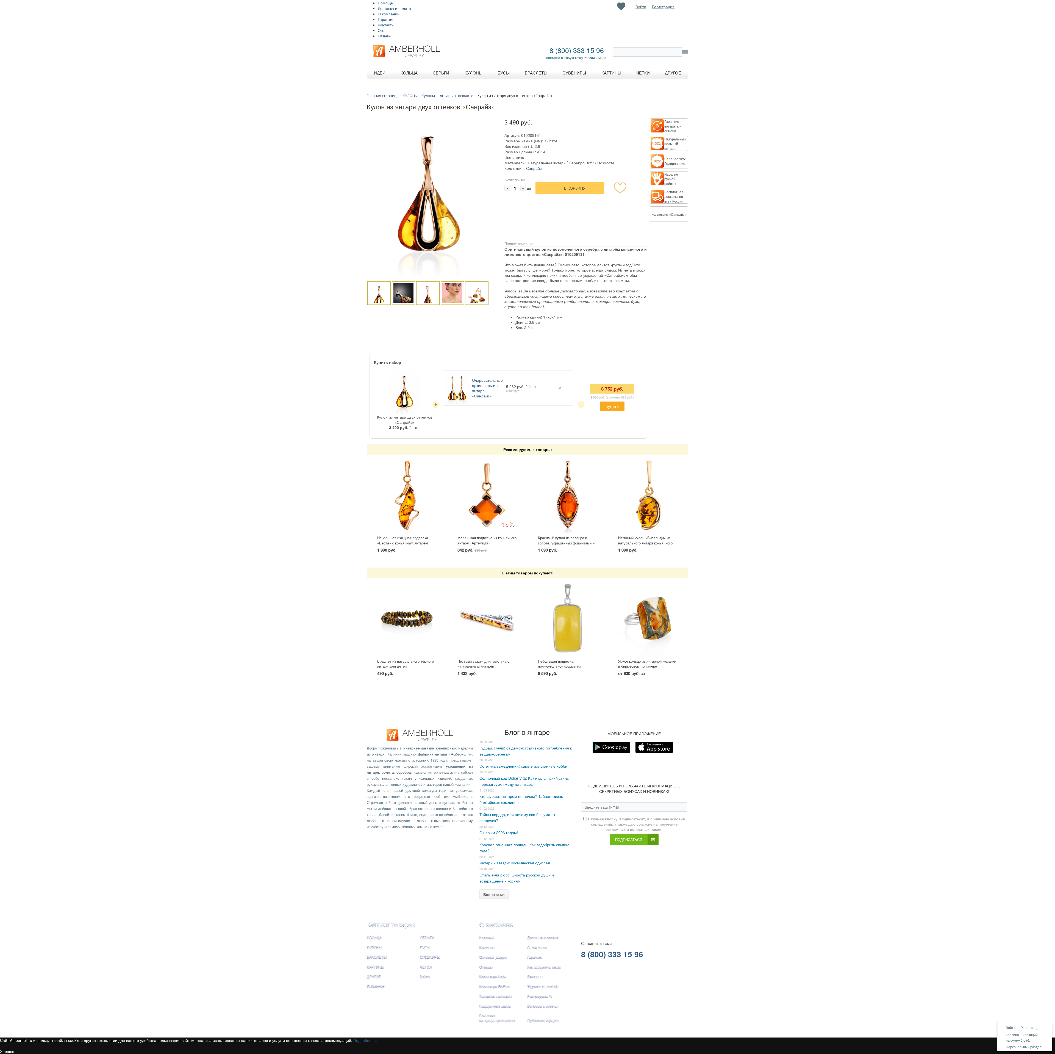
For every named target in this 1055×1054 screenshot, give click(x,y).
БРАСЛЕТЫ (377, 956)
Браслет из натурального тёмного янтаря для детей (405, 664)
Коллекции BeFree (494, 986)
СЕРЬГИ (427, 937)
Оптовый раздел (493, 956)
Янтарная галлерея (495, 995)
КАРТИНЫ (375, 966)
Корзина (1012, 1034)
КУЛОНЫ (374, 947)
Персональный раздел (1024, 1046)
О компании (388, 13)
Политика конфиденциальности (497, 1017)
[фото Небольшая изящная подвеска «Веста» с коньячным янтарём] (407, 495)
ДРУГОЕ (374, 976)
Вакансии (535, 976)
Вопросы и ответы (542, 1005)
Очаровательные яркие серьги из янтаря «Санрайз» (487, 388)
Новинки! (486, 937)
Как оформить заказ (544, 966)
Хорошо (7, 1051)
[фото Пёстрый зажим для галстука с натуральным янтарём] (487, 618)
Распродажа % (539, 995)
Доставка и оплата (394, 8)
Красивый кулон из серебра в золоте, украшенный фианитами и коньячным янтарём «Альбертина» (567, 542)
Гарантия (386, 19)
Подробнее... (365, 1040)
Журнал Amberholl (542, 986)
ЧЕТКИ (426, 966)
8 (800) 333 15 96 (576, 50)
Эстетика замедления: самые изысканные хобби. (523, 766)
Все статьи (494, 894)
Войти (1010, 1027)
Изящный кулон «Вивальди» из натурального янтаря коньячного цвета (645, 542)
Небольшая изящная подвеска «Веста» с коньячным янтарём (402, 540)
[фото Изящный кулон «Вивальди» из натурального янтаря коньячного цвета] (648, 495)
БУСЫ (425, 947)
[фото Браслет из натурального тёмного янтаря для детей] (407, 618)
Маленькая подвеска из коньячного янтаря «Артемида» (487, 540)
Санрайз (534, 168)
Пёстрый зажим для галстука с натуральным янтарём (483, 664)
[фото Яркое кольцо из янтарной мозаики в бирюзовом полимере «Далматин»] (648, 618)
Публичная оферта (543, 1020)
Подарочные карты (495, 1005)
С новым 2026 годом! (498, 832)
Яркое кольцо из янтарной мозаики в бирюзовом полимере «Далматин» (647, 666)
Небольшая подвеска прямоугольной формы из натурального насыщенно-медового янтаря (567, 669)
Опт (381, 30)
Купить (612, 406)
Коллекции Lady (492, 976)
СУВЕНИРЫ (430, 956)
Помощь (385, 2)
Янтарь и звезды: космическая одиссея (514, 862)
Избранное (375, 985)
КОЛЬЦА (374, 937)
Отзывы (385, 35)
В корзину (574, 188)
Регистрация (1030, 1027)
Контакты (386, 24)
